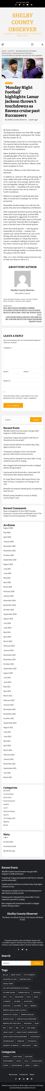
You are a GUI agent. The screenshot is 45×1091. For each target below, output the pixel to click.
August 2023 (8, 673)
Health (6, 804)
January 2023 (8, 705)
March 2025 (7, 587)
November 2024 (9, 605)
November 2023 (9, 659)
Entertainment (9, 801)
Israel (36, 997)
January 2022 (8, 759)
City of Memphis (29, 975)
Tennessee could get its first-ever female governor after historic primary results (19, 452)
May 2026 (6, 532)
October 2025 (8, 555)
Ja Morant (7, 1001)
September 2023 (9, 668)
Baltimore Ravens (13, 299)
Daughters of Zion (9, 979)
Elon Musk (37, 992)
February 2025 (8, 591)
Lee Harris (17, 1006)
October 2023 (8, 664)
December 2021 (9, 764)
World (5, 825)
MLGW (37, 1023)
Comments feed (9, 846)
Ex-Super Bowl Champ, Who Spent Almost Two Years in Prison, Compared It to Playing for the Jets (21, 481)
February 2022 (8, 755)
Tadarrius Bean (8, 1041)
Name (6, 371)
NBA (17, 1028)
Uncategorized (9, 818)
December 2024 (9, 600)
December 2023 (9, 655)
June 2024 (7, 628)
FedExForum (19, 997)
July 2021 (7, 773)
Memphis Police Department (27, 1019)
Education (7, 797)
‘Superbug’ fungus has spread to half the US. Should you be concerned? (21, 439)
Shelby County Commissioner (27, 1032)
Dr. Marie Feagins (9, 992)
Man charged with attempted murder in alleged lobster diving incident (22, 466)
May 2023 (6, 686)
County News (8, 794)
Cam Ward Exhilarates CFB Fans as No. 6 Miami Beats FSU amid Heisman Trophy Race (24, 318)
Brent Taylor (16, 975)
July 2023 (7, 677)
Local (5, 808)
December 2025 (9, 546)
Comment (8, 348)
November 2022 (9, 714)
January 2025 (8, 596)
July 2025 (7, 569)
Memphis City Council (10, 1015)
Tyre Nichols (32, 1041)
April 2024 (7, 637)
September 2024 (9, 614)
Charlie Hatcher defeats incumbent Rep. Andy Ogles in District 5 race (21, 445)
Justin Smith (28, 1001)
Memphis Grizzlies (27, 1015)
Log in (5, 837)
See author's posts (22, 293)
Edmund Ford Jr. (24, 992)
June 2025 (7, 573)
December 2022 (9, 709)
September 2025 (9, 560)
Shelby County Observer (22, 22)
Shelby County (8, 1032)
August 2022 (8, 727)
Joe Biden (17, 1001)
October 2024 (8, 609)
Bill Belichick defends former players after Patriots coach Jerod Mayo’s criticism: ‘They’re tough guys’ (22, 309)
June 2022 (7, 736)
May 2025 (6, 578)
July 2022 (7, 732)
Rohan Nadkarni (12, 130)
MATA (26, 1006)
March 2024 (7, 641)
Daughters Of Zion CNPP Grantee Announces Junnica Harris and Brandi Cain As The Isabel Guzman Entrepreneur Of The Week (22, 513)
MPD (4, 1028)
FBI (11, 997)
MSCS (11, 1028)
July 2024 (7, 623)
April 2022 (7, 745)
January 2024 (8, 650)
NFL (23, 1028)
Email (26, 371)
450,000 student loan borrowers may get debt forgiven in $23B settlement (21, 432)
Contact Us (23, 1074)
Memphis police (8, 1019)
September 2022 (9, 723)
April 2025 (7, 582)
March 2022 (7, 750)
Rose (5, 511)
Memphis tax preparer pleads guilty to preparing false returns (22, 489)
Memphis (34, 1006)
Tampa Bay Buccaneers (23, 301)
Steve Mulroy (35, 1037)
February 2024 (8, 646)
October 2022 (8, 718)
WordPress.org (9, 851)
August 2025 (8, 564)
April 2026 (7, 537)
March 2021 (7, 777)
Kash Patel (7, 1006)
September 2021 (9, 768)
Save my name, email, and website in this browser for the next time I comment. (20, 397)
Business (6, 790)
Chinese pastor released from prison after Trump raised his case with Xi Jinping (22, 459)
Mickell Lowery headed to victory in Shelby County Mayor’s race (20, 496)
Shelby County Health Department (15, 1037)
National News (9, 811)
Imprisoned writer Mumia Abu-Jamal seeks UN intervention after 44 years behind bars (21, 473)
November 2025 (9, 550)
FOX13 (29, 997)
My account (13, 1074)
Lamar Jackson (26, 299)
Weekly (6, 821)
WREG (36, 1045)
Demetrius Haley (25, 979)
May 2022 (6, 741)
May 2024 (6, 632)
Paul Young (31, 1028)
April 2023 (7, 691)
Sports (8, 83)
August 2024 (8, 618)
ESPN (4, 997)
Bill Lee (5, 975)
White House (26, 1045)
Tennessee (20, 1041)
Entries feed (8, 842)
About (32, 1074)
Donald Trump (8, 984)
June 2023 (7, 682)
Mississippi (28, 1023)
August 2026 (8, 528)
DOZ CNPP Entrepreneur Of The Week (16, 988)
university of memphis (11, 1045)
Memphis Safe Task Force (12, 1023)
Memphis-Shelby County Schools (14, 1010)
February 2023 (8, 700)
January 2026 (8, 541)
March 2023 (7, 695)
